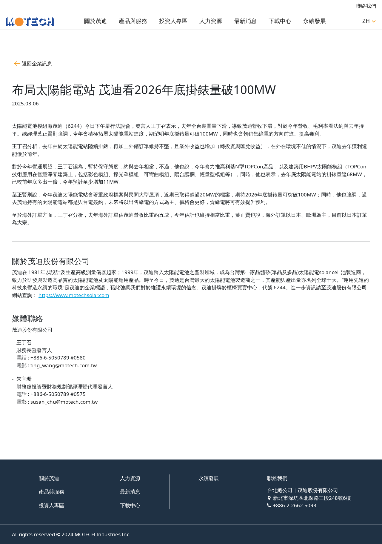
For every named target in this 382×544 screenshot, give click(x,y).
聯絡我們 (366, 5)
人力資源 (210, 21)
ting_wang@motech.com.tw (63, 365)
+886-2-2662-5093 (294, 505)
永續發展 (314, 21)
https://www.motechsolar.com (73, 295)
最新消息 (245, 21)
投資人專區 (173, 21)
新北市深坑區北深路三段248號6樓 (312, 497)
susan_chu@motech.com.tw (64, 401)
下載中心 (280, 21)
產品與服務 (133, 21)
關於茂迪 (95, 21)
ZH (366, 21)
